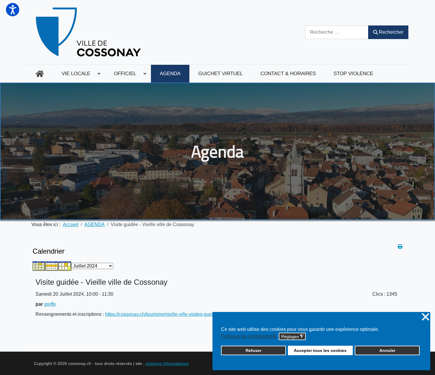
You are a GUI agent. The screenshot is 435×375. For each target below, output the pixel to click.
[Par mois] (39, 265)
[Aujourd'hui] (65, 265)
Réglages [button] (292, 336)
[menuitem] (40, 74)
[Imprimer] (400, 246)
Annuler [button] (387, 350)
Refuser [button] (253, 350)
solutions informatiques (167, 363)
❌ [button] (425, 317)
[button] (12, 9)
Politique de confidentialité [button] (249, 336)
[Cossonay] (89, 32)
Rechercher (391, 32)
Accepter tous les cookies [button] (320, 350)
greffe (50, 304)
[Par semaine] (52, 265)
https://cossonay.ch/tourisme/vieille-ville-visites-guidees (163, 314)
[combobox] (336, 32)
